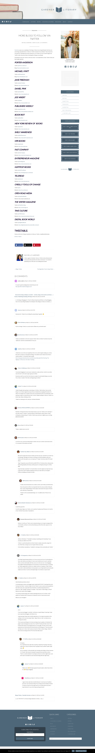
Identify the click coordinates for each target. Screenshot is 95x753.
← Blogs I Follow (18, 269)
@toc (19, 187)
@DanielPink (21, 91)
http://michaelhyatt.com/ (22, 76)
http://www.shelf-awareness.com (26, 137)
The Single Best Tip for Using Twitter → (45, 269)
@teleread (20, 179)
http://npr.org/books (23, 146)
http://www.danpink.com (24, 94)
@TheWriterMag (22, 205)
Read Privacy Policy (81, 751)
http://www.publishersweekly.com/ (26, 111)
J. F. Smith (22, 535)
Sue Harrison (21, 334)
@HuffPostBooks (22, 170)
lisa (19, 425)
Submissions (25, 21)
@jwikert (20, 100)
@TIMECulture (21, 213)
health (19, 348)
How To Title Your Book (69, 158)
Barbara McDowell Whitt (24, 407)
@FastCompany (21, 152)
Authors (33, 21)
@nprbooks (20, 144)
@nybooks (20, 126)
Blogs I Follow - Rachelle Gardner (23, 695)
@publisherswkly (22, 109)
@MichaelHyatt (21, 74)
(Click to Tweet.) (18, 236)
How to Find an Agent (70, 140)
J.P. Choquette (23, 555)
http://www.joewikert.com (24, 102)
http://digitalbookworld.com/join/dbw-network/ (29, 224)
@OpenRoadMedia (22, 196)
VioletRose (27, 678)
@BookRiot (20, 117)
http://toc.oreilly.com (23, 190)
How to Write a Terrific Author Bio (70, 127)
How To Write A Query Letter (70, 146)
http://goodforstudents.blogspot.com (24, 286)
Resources (58, 21)
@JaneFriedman (21, 83)
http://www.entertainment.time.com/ (26, 216)
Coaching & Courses (48, 21)
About (64, 21)
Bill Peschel (20, 437)
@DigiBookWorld (22, 222)
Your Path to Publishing (70, 78)
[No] (93, 751)
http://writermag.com (23, 207)
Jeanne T (20, 386)
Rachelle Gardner (26, 42)
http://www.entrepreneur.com (25, 163)
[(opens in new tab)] (70, 169)
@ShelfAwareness (22, 135)
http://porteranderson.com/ (23, 68)
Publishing (34, 30)
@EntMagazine (21, 161)
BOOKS (39, 21)
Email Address (30, 732)
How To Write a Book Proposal (70, 152)
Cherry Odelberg (22, 368)
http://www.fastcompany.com (25, 155)
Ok (73, 751)
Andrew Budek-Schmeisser (24, 502)
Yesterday (17, 50)
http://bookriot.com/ (23, 120)
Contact (70, 21)
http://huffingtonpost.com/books (26, 172)
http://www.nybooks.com (24, 129)
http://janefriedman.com (24, 85)
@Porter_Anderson (22, 65)
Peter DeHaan (21, 322)
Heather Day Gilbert (25, 451)
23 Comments (43, 42)
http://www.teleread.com (24, 181)
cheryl (19, 310)
